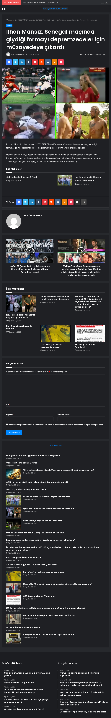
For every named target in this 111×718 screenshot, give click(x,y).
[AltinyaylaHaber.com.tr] (55, 8)
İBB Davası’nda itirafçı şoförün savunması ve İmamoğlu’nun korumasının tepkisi (45, 608)
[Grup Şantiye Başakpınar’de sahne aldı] (13, 524)
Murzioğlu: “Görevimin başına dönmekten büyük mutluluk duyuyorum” (57, 584)
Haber (20, 20)
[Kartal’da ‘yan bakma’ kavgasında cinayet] (55, 333)
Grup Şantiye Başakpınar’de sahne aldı (42, 520)
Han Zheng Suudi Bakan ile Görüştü (19, 327)
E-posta (10, 414)
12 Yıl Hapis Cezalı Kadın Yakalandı (23, 627)
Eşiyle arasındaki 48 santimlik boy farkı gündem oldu (20, 316)
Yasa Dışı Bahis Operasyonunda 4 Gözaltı (26, 489)
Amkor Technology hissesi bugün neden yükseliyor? (31, 564)
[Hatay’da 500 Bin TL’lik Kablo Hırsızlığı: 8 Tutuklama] (13, 638)
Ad (8, 404)
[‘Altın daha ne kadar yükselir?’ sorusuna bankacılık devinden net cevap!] (13, 474)
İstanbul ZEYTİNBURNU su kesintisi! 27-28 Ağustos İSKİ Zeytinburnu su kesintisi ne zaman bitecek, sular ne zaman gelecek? (88, 301)
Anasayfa (12, 20)
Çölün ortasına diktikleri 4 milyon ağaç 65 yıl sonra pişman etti (37, 482)
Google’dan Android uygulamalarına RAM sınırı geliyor (33, 455)
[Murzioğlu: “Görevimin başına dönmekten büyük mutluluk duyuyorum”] (13, 588)
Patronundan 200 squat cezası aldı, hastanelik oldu (49, 615)
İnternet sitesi (64, 414)
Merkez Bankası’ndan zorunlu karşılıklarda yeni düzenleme (54, 298)
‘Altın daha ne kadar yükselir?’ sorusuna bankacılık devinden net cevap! (52, 2)
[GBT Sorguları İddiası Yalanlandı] (90, 333)
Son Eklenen (56, 445)
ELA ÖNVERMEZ (17, 55)
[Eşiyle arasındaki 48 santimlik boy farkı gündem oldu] (21, 303)
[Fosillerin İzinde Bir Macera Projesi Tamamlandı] (65, 180)
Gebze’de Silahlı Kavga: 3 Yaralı (21, 177)
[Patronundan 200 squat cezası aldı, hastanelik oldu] (13, 619)
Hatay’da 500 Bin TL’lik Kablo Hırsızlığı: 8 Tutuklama (48, 634)
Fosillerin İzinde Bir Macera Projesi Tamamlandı (46, 496)
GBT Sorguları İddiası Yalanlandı (85, 345)
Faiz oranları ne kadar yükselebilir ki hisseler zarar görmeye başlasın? (40, 540)
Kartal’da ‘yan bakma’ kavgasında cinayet (51, 345)
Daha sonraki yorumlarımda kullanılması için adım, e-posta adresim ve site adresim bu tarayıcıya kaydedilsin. (56, 425)
